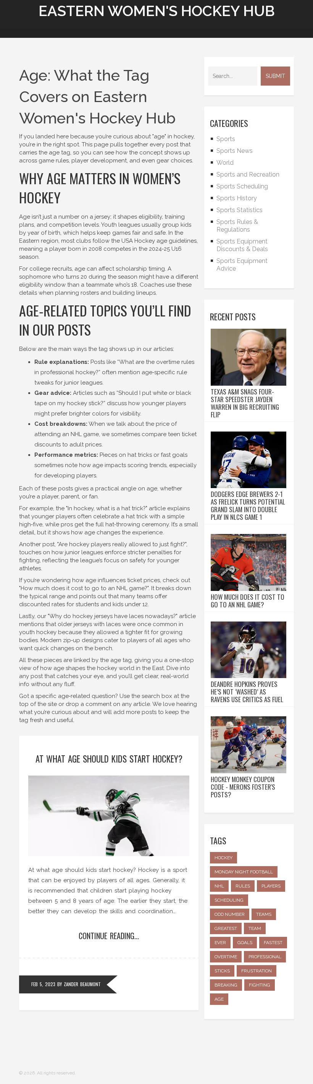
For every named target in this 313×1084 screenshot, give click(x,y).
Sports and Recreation (247, 174)
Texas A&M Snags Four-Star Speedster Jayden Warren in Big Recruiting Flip (245, 403)
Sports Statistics (239, 210)
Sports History (236, 198)
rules (243, 886)
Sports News (234, 150)
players (271, 886)
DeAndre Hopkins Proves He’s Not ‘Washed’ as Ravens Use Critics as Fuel (247, 691)
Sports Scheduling (242, 186)
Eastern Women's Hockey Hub (157, 10)
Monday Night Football (244, 872)
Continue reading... (109, 935)
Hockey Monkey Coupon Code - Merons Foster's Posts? (243, 787)
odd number (230, 914)
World (225, 162)
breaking (226, 985)
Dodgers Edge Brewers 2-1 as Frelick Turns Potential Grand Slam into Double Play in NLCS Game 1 (248, 505)
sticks (222, 971)
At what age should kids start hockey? (108, 758)
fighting (259, 985)
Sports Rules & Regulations (237, 225)
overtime (226, 956)
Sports (225, 139)
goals (244, 942)
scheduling (229, 900)
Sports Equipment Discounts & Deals (242, 245)
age (219, 999)
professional (264, 956)
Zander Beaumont (82, 984)
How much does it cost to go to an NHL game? (247, 601)
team (254, 928)
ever (220, 942)
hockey (223, 857)
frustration (256, 971)
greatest (226, 928)
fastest (273, 942)
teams (263, 914)
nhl (219, 886)
